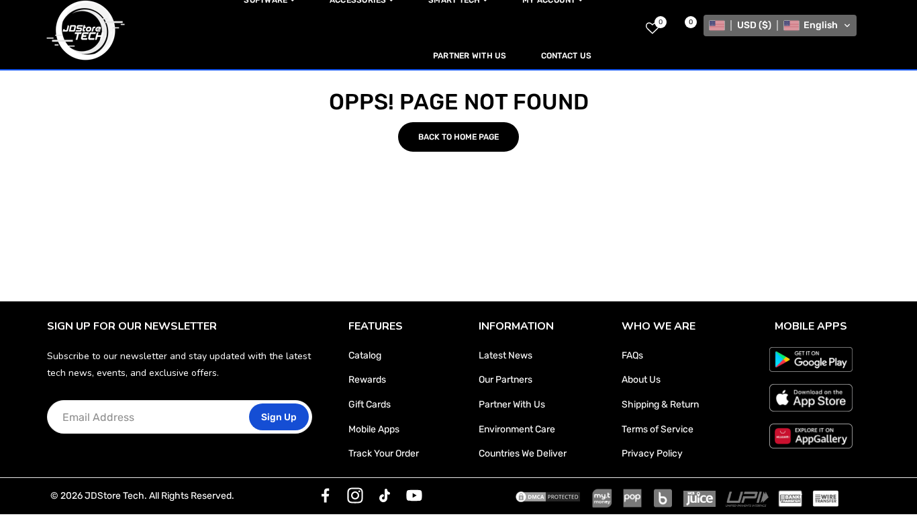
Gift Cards (369, 404)
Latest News (505, 355)
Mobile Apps (373, 429)
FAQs (632, 355)
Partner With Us (512, 404)
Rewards (367, 379)
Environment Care (517, 429)
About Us (641, 379)
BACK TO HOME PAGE (458, 137)
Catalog (364, 355)
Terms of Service (657, 429)
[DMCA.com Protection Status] (547, 496)
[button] (780, 25)
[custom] (325, 495)
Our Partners (505, 379)
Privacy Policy (652, 453)
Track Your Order (383, 453)
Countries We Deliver (523, 453)
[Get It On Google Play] (811, 359)
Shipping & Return (660, 404)
